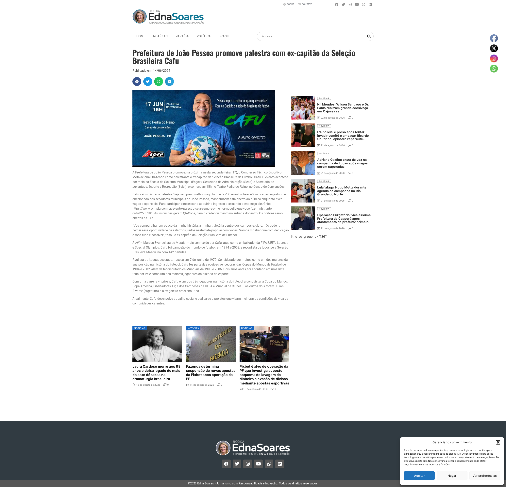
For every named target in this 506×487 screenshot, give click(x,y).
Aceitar (419, 476)
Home (140, 36)
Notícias (160, 36)
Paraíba (182, 36)
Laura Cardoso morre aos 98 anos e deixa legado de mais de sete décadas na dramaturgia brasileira (156, 372)
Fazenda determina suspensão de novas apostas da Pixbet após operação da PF (210, 372)
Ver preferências (485, 476)
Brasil (224, 36)
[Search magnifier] (369, 36)
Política (204, 36)
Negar (452, 476)
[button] (498, 442)
